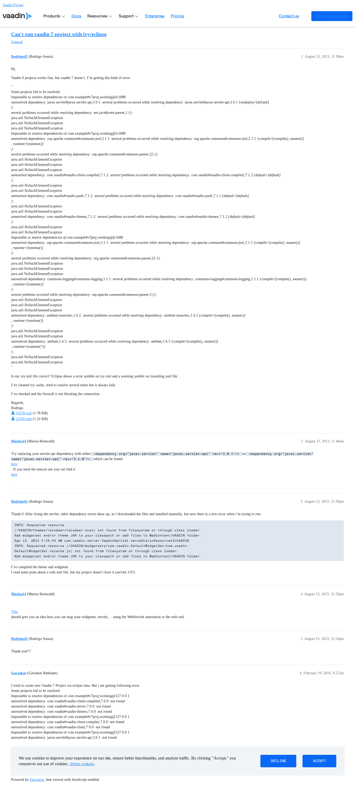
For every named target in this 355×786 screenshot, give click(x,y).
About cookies (81, 764)
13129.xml (24, 413)
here (14, 464)
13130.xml (24, 419)
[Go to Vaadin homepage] (17, 16)
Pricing (177, 16)
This (14, 612)
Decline (278, 761)
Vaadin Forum (13, 5)
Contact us (289, 16)
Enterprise (155, 16)
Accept (319, 761)
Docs (76, 16)
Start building (331, 16)
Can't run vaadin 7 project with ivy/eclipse (59, 34)
